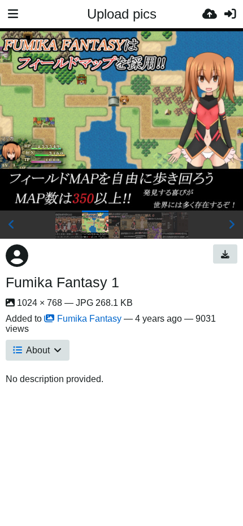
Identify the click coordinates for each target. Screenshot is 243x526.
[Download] (225, 254)
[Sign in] (230, 14)
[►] (231, 224)
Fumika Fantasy (89, 318)
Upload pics (122, 13)
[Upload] (209, 14)
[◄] (11, 224)
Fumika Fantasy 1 (62, 282)
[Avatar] (17, 255)
